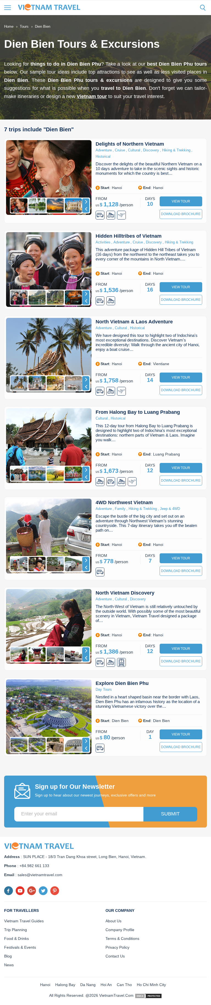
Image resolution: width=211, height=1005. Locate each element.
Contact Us (115, 956)
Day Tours (104, 689)
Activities (103, 242)
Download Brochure (181, 214)
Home (8, 26)
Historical (103, 156)
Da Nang (88, 984)
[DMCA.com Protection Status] (148, 995)
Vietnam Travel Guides (24, 921)
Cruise (120, 150)
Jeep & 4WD (170, 509)
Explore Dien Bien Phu (122, 683)
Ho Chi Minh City (151, 984)
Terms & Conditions (122, 938)
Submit (170, 814)
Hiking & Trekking (176, 150)
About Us (113, 921)
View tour (181, 201)
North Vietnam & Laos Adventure (134, 321)
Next (85, 202)
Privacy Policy (117, 947)
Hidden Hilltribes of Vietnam (129, 236)
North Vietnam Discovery (125, 593)
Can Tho (124, 984)
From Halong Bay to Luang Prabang (138, 412)
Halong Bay (65, 984)
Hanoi (45, 984)
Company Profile (120, 930)
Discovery (151, 150)
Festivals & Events (20, 947)
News (9, 965)
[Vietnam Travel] (51, 7)
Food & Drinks (16, 938)
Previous (85, 209)
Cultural (134, 150)
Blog (8, 956)
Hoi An (106, 984)
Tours (24, 26)
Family (120, 509)
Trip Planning (15, 930)
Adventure (104, 150)
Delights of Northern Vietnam (130, 144)
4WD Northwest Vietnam (124, 502)
